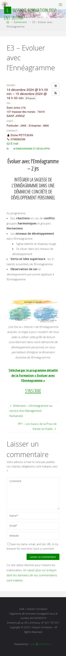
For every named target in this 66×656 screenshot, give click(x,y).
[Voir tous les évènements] (55, 85)
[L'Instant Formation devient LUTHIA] (5, 4)
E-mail (14, 143)
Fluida (31, 644)
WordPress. (45, 644)
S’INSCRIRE (33, 391)
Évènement (20, 22)
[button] (55, 93)
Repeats (31, 98)
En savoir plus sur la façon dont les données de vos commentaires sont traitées (32, 575)
